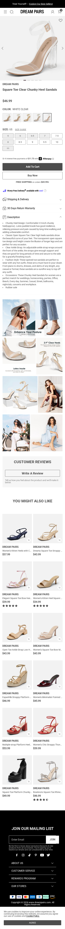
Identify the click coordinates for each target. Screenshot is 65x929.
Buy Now (33, 175)
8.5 (20, 142)
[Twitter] (48, 855)
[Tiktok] (29, 855)
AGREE (32, 922)
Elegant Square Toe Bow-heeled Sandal (21, 598)
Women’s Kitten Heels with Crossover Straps (23, 550)
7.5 (57, 136)
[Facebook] (17, 855)
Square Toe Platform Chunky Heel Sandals (22, 792)
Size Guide (20, 129)
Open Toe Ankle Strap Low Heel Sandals (21, 649)
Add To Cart (32, 166)
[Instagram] (23, 855)
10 (57, 142)
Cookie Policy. (33, 916)
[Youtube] (42, 855)
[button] (5, 12)
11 (8, 148)
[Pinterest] (36, 855)
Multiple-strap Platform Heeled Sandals (21, 744)
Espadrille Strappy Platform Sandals (20, 697)
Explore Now (47, 4)
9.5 (44, 142)
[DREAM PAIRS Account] (53, 12)
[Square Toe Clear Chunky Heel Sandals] (7, 117)
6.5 (32, 136)
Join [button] (52, 839)
